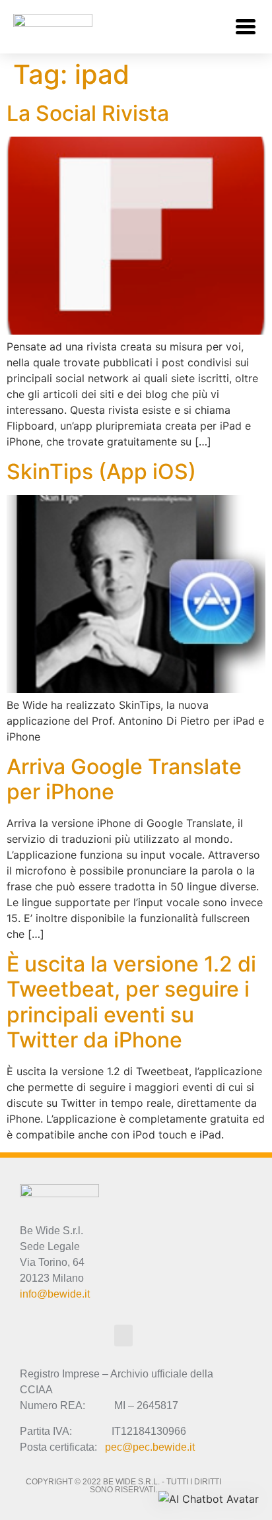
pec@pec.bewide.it (150, 1447)
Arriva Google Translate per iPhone (124, 779)
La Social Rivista (88, 113)
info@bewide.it (55, 1294)
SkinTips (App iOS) (101, 471)
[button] (245, 26)
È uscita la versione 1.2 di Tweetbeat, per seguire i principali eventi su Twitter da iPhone (131, 1002)
